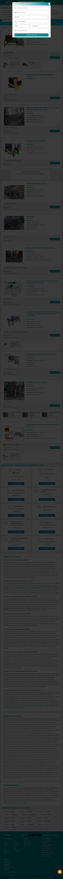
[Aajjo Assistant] (60, 872)
